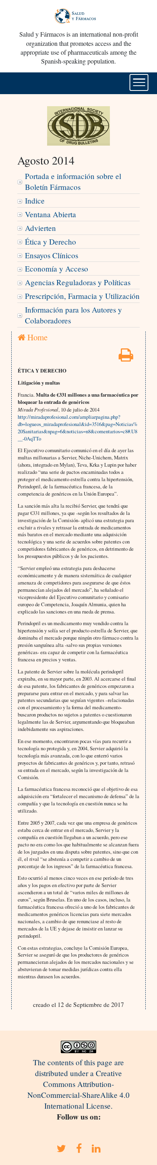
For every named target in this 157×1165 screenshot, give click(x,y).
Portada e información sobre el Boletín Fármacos (73, 181)
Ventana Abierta (50, 214)
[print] (126, 357)
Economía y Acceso (56, 268)
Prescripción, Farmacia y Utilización (82, 296)
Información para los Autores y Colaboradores (73, 315)
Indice (35, 201)
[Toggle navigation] (139, 82)
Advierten (40, 228)
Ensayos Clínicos (51, 255)
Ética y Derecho (50, 242)
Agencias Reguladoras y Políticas (77, 282)
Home (36, 337)
